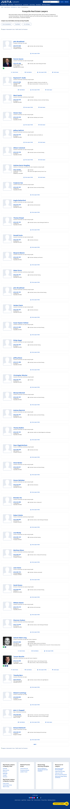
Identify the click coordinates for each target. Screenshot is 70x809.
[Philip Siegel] (7, 343)
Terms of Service (37, 800)
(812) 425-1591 (17, 187)
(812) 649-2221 (17, 732)
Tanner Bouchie (18, 656)
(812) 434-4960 (17, 502)
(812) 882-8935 (17, 697)
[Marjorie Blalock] (7, 256)
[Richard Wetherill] (7, 731)
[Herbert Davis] (7, 308)
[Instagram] (34, 797)
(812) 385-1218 (17, 537)
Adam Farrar (17, 270)
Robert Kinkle (18, 515)
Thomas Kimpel (18, 218)
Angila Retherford (19, 200)
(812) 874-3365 (17, 46)
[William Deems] (7, 606)
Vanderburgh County (7, 785)
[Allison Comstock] (7, 151)
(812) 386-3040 (17, 449)
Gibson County (6, 786)
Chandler (5, 775)
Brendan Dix (17, 498)
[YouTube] (31, 797)
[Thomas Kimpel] (7, 221)
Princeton (5, 771)
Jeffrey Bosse (17, 358)
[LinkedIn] (29, 797)
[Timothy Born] (7, 678)
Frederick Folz (18, 183)
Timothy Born (18, 675)
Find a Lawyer (4, 4)
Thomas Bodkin (18, 428)
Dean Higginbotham (20, 445)
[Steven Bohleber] (7, 483)
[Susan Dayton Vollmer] (7, 326)
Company (29, 800)
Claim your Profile (59, 773)
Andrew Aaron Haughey (21, 165)
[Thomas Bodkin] (7, 431)
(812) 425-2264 (17, 344)
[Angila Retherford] (7, 203)
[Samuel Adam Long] (7, 641)
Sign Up (66, 1)
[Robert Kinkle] (7, 518)
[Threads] (35, 797)
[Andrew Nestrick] (7, 413)
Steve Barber (17, 463)
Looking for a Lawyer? (59, 803)
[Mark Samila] (7, 98)
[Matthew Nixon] (7, 553)
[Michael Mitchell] (7, 396)
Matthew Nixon (18, 550)
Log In (62, 1)
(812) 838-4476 (17, 589)
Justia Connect (17, 800)
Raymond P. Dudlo (19, 78)
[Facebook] (32, 797)
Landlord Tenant (23, 771)
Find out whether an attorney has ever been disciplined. (43, 770)
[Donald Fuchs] (7, 238)
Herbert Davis (18, 305)
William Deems (18, 603)
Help (32, 800)
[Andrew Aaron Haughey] (7, 168)
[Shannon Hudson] (7, 623)
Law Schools (25, 4)
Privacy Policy (44, 800)
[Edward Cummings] (7, 696)
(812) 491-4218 (17, 204)
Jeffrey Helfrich (18, 130)
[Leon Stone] (7, 571)
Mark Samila (17, 95)
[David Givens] (7, 588)
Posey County (6, 783)
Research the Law (18, 4)
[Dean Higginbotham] (7, 448)
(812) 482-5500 (17, 714)
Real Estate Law (14, 7)
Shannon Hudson (19, 620)
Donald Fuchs (18, 235)
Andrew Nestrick (19, 410)
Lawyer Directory (7, 7)
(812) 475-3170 (17, 607)
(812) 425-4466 (17, 63)
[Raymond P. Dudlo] (7, 81)
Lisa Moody (17, 533)
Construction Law (24, 768)
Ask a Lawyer (11, 4)
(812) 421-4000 (17, 327)
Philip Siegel (17, 340)
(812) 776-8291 (17, 169)
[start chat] (67, 804)
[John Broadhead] (7, 45)
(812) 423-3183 (17, 99)
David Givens (17, 585)
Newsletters (38, 4)
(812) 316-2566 (17, 661)
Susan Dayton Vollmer (20, 323)
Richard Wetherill (19, 728)
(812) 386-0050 (17, 519)
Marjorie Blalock (19, 253)
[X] (39, 797)
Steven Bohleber (19, 480)
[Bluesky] (37, 797)
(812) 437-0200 (17, 82)
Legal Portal (23, 800)
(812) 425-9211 (17, 467)
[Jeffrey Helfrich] (7, 133)
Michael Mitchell (19, 393)
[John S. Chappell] (7, 713)
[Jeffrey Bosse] (7, 361)
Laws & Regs (32, 4)
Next (35, 744)
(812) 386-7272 (17, 572)
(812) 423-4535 (17, 484)
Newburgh (5, 773)
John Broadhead (18, 41)
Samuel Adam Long (20, 638)
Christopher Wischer (20, 375)
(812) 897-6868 (17, 642)
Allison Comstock (19, 148)
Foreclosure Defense (24, 770)
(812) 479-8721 (17, 679)
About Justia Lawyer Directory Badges (59, 769)
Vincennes (5, 776)
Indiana (19, 7)
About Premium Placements (61, 774)
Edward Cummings (19, 693)
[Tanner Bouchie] (7, 660)
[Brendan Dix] (7, 501)
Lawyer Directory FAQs (60, 771)
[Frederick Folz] (7, 186)
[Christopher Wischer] (7, 378)
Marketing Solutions (46, 4)
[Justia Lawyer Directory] (6, 2)
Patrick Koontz (18, 59)
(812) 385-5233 (17, 554)
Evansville (5, 768)
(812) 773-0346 (17, 624)
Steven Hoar (17, 113)
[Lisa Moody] (7, 536)
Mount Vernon (6, 770)
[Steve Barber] (7, 466)
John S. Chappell (18, 710)
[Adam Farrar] (7, 273)
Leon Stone (17, 568)
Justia (2, 7)
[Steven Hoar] (7, 116)
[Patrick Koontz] (7, 62)
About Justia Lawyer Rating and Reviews (61, 777)
